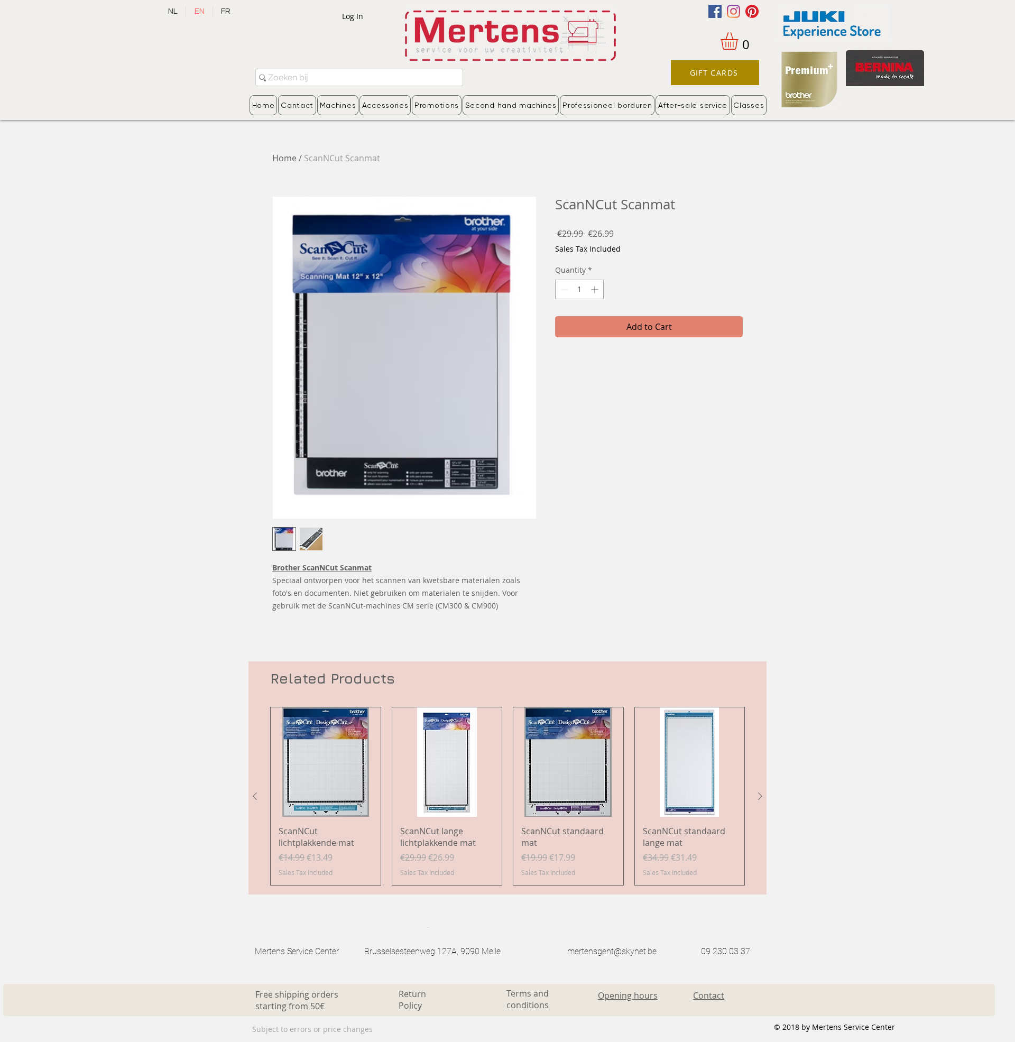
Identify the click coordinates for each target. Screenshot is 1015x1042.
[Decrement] (563, 289)
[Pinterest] (752, 11)
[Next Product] (760, 796)
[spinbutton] (579, 289)
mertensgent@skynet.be (612, 951)
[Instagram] (733, 11)
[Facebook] (715, 11)
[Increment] (595, 289)
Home (284, 158)
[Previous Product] (254, 796)
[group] (507, 796)
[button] (740, 41)
